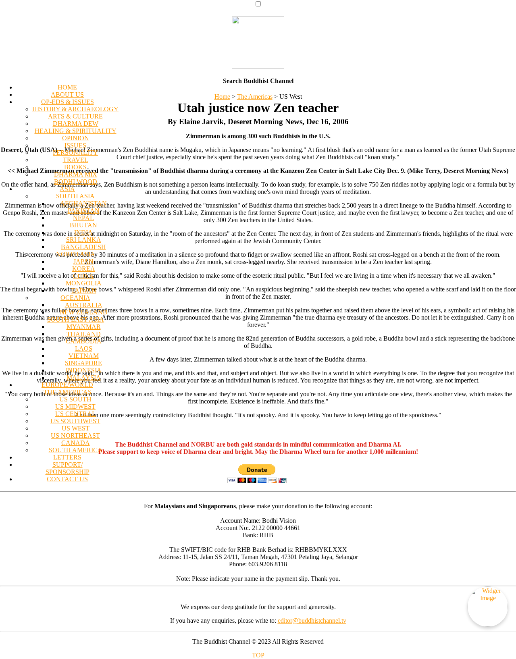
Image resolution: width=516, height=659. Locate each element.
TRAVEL (75, 159)
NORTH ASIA (75, 254)
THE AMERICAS (68, 392)
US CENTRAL (75, 413)
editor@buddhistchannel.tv (312, 620)
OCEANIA (75, 297)
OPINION (75, 138)
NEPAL (83, 217)
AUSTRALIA (83, 304)
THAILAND (84, 334)
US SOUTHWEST (75, 421)
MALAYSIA (84, 377)
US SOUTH (75, 399)
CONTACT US (67, 479)
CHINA (83, 275)
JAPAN (83, 261)
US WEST (75, 428)
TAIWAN (83, 290)
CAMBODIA (84, 341)
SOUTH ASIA (75, 196)
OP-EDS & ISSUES (67, 101)
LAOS (83, 348)
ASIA (67, 188)
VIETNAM (84, 355)
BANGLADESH (83, 246)
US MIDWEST (75, 406)
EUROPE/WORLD (67, 384)
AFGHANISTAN (83, 203)
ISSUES (75, 145)
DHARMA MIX (75, 174)
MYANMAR (84, 326)
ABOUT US (67, 94)
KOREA (83, 268)
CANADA (75, 442)
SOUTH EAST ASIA (75, 319)
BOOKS (75, 167)
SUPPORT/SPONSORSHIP (67, 468)
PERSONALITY (75, 152)
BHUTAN (83, 225)
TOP (258, 655)
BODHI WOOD (75, 181)
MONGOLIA (84, 283)
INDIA (83, 232)
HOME (67, 87)
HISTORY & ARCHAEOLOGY (75, 109)
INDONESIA (84, 370)
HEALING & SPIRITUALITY (76, 130)
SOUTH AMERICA (75, 450)
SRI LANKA (83, 239)
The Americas (255, 96)
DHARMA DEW (75, 123)
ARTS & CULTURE (75, 116)
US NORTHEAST (75, 435)
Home (222, 96)
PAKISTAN (84, 210)
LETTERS (67, 457)
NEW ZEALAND (84, 312)
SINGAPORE (83, 363)
